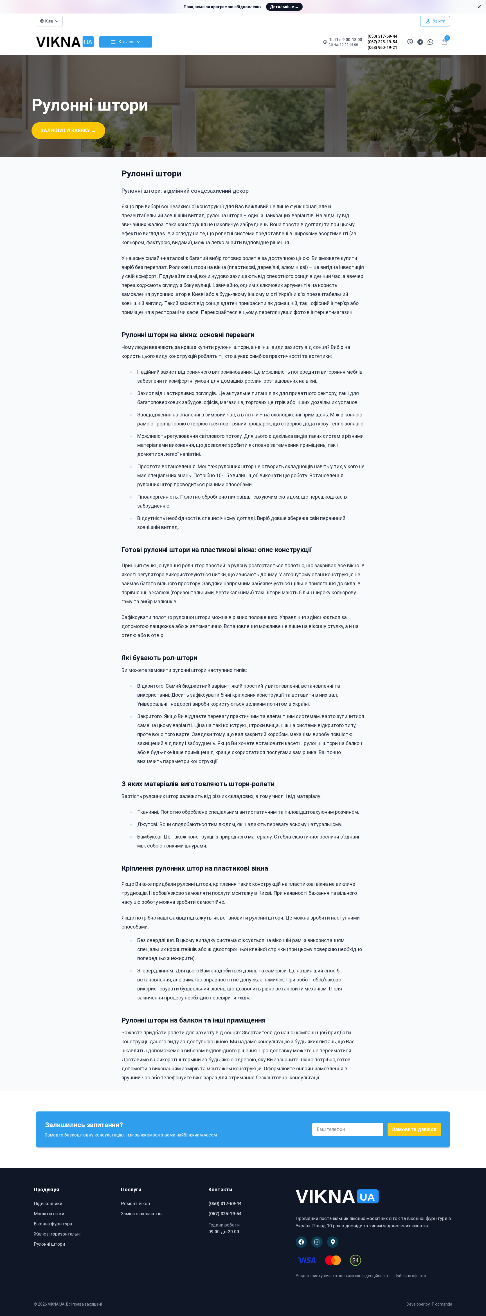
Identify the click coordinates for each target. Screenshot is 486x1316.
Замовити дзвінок (414, 1129)
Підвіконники (48, 1203)
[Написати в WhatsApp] (430, 42)
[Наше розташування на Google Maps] (332, 1242)
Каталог (126, 41)
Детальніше (284, 7)
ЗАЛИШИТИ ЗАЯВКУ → (68, 130)
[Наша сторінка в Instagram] (317, 1242)
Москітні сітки (49, 1213)
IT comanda (441, 1304)
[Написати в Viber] (410, 42)
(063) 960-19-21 (382, 47)
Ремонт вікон (135, 1203)
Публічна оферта (410, 1276)
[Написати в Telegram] (420, 42)
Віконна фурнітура (53, 1224)
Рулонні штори (49, 1244)
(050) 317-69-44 (382, 36)
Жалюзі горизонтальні (57, 1234)
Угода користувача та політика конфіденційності (342, 1276)
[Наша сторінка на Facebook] (301, 1242)
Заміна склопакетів (141, 1213)
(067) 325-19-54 (382, 42)
